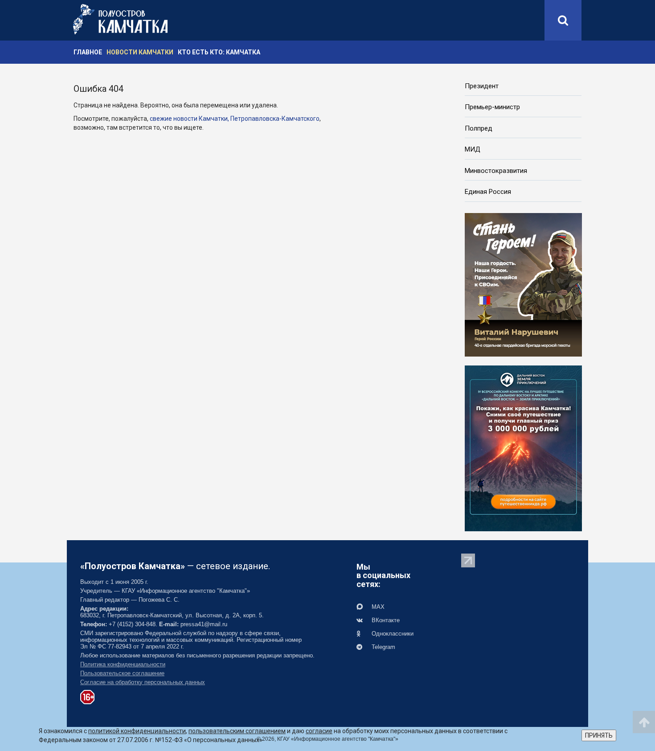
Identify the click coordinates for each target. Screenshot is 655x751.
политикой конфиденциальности (137, 731)
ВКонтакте (385, 620)
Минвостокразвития (496, 171)
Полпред (478, 128)
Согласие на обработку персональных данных (142, 682)
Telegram (382, 647)
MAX (377, 606)
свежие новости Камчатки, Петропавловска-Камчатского (234, 118)
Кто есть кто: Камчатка (219, 52)
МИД (472, 149)
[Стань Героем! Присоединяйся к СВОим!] (523, 283)
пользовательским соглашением (237, 731)
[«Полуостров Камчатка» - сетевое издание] (120, 19)
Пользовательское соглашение (122, 673)
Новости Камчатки (139, 52)
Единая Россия (488, 192)
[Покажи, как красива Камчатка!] (523, 447)
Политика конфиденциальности (122, 664)
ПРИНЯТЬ (599, 735)
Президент (482, 86)
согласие (319, 731)
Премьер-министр (492, 107)
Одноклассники (391, 633)
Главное (88, 52)
